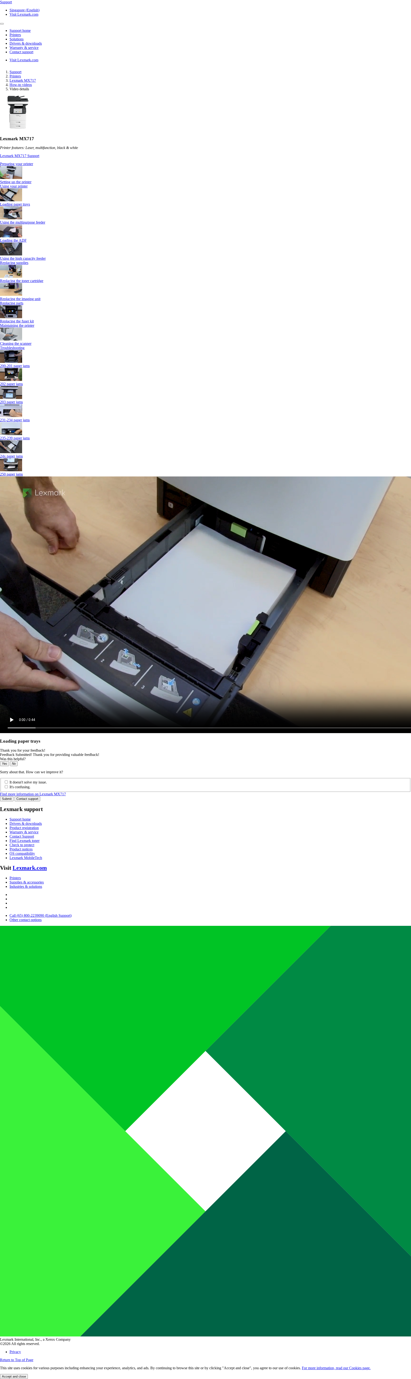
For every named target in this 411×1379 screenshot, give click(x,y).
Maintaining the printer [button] (17, 325)
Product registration (24, 828)
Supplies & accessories (27, 882)
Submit (7, 799)
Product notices (21, 849)
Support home (20, 819)
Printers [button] (15, 35)
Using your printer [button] (14, 186)
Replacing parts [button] (11, 303)
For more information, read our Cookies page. (336, 1368)
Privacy (15, 1352)
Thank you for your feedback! (22, 750)
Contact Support (22, 836)
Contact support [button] (21, 52)
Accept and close (14, 1376)
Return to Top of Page (16, 1360)
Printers (15, 76)
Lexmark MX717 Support (19, 156)
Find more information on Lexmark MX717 (33, 794)
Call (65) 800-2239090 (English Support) (41, 915)
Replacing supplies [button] (14, 263)
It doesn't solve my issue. (28, 782)
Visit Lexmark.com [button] (24, 14)
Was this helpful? (13, 759)
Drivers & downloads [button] (26, 43)
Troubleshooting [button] (12, 348)
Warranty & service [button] (24, 48)
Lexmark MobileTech (26, 858)
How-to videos (21, 85)
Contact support (27, 799)
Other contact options (26, 920)
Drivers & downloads (26, 824)
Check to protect (22, 845)
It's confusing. (20, 787)
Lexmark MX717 (23, 80)
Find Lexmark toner (24, 841)
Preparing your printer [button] (16, 164)
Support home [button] (20, 31)
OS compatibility (22, 853)
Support (15, 72)
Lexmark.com (30, 868)
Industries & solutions (26, 886)
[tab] (205, 164)
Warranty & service (24, 832)
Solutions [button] (17, 39)
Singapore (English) (24, 10)
